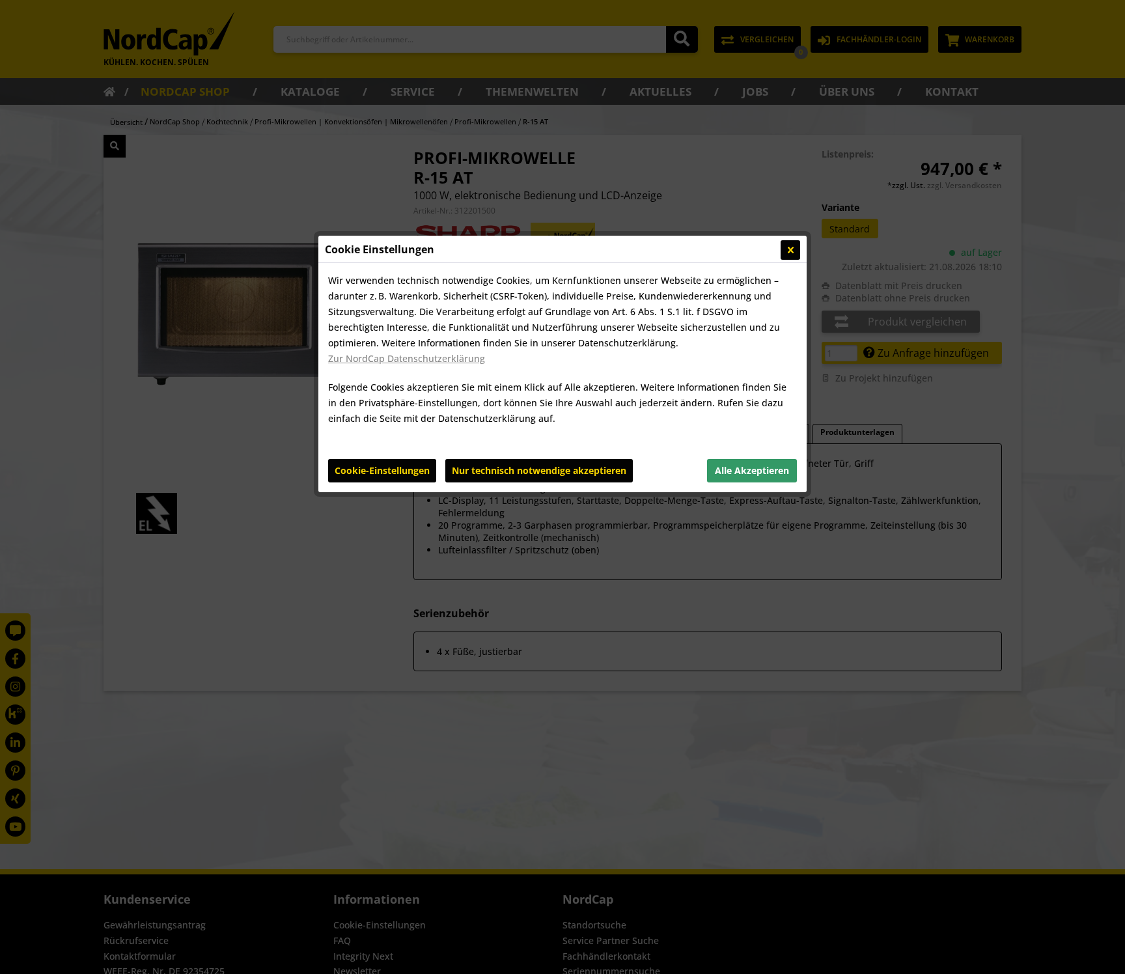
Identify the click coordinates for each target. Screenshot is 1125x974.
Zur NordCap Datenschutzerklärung (406, 358)
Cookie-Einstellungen (382, 470)
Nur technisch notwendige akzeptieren (539, 470)
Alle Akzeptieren (752, 470)
